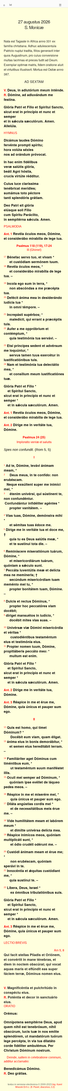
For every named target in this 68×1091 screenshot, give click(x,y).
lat (10, 4)
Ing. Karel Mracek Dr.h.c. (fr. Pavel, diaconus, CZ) (38, 1085)
